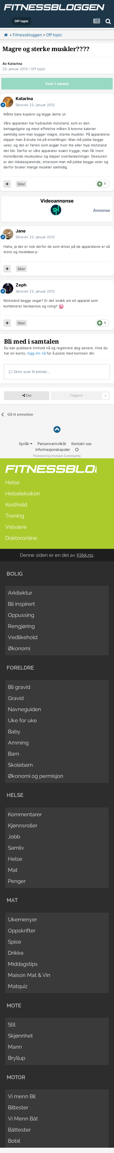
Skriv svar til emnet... (31, 371)
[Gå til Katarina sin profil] (8, 102)
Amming (18, 742)
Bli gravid (19, 687)
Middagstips (23, 964)
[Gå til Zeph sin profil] (8, 288)
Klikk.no (85, 555)
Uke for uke (22, 720)
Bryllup (16, 1058)
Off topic (38, 69)
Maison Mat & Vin (29, 975)
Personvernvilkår (51, 443)
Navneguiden (24, 709)
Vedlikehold (22, 637)
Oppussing (21, 615)
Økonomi (19, 648)
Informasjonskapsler (52, 449)
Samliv (16, 848)
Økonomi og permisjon (35, 776)
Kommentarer (25, 814)
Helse (12, 482)
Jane (21, 231)
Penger (17, 881)
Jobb (14, 836)
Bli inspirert (21, 604)
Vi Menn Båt (23, 1118)
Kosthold (16, 504)
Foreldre (20, 668)
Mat (12, 870)
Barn (13, 754)
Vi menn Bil (22, 1096)
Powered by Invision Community (57, 456)
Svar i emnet (57, 84)
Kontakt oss (81, 443)
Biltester (18, 1107)
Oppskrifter (22, 930)
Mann (15, 1047)
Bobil (14, 1141)
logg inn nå (36, 353)
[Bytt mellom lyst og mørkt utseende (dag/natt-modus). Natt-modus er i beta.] (77, 449)
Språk (24, 443)
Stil (11, 1024)
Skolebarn (20, 765)
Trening (14, 516)
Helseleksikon (22, 493)
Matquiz (18, 986)
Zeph (21, 285)
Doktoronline (21, 538)
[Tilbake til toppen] (57, 430)
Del (28, 395)
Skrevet (35, 105)
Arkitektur (20, 593)
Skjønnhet (20, 1036)
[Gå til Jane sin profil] (8, 234)
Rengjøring (21, 626)
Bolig (15, 574)
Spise (14, 942)
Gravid (16, 698)
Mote (14, 1005)
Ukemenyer (22, 919)
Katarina (15, 63)
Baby (14, 731)
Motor (16, 1077)
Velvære (16, 527)
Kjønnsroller (22, 825)
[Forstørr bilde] (61, 306)
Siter (21, 184)
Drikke (16, 953)
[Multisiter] (7, 184)
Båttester (19, 1130)
